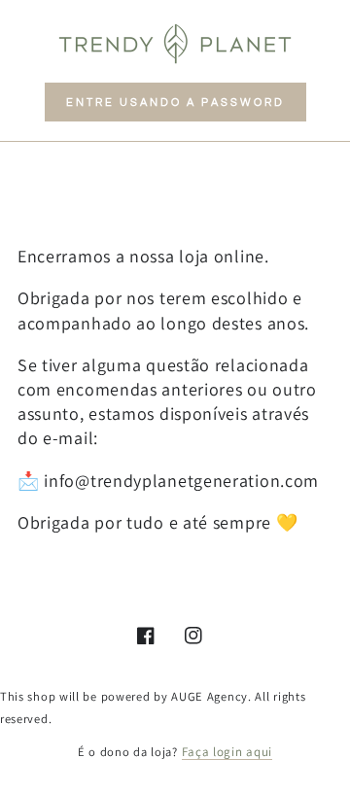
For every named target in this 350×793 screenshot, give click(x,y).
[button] (175, 102)
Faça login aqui (227, 751)
